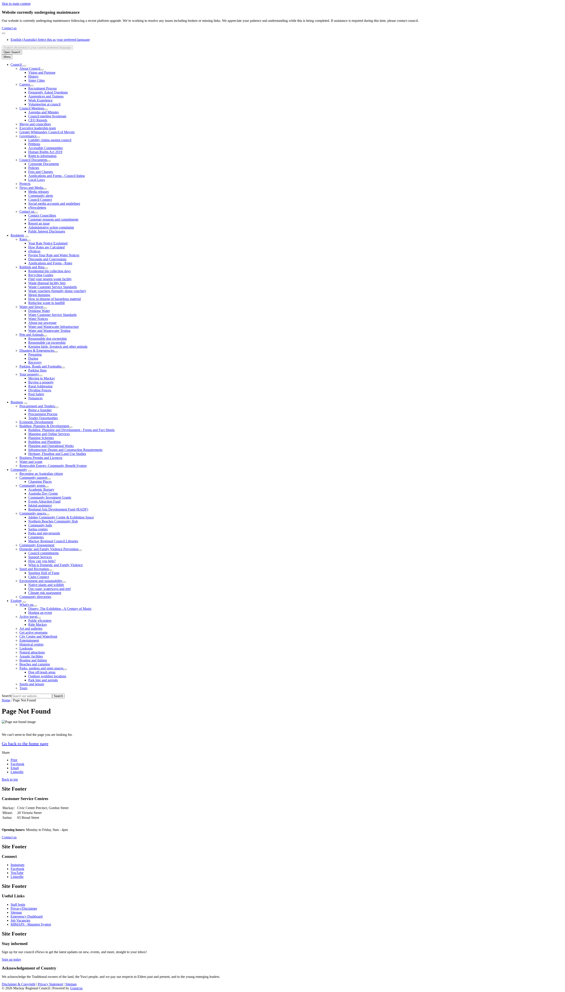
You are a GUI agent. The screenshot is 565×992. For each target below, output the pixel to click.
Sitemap (16, 912)
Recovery (35, 362)
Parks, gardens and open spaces (41, 668)
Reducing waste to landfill (46, 303)
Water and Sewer (31, 307)
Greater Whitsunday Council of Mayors (47, 132)
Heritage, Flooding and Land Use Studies (57, 454)
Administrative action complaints (51, 227)
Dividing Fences (39, 390)
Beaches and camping (34, 664)
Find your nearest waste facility (50, 279)
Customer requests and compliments (53, 219)
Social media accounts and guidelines (54, 203)
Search (6, 696)
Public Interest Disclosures (46, 231)
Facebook (17, 869)
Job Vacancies (20, 920)
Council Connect (40, 199)
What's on (26, 605)
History (33, 76)
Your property (29, 374)
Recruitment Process (42, 88)
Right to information (42, 156)
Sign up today (11, 959)
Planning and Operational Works (51, 446)
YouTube (17, 873)
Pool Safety (36, 394)
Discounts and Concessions (47, 259)
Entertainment (29, 640)
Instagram (17, 865)
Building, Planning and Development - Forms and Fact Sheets (71, 430)
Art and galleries (30, 628)
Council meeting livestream (47, 116)
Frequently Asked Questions (48, 92)
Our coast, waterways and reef (49, 589)
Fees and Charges (40, 172)
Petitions (34, 144)
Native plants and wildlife (46, 585)
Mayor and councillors (35, 124)
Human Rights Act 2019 (45, 152)
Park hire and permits (43, 680)
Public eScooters (39, 620)
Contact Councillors (42, 215)
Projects (24, 184)
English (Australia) (50, 39)
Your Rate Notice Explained (48, 243)
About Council (29, 68)
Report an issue (39, 223)
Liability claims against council (49, 140)
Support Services (40, 557)
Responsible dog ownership (47, 338)
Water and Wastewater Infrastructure (53, 327)
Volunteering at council (44, 104)
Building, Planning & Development (44, 426)
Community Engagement (36, 545)
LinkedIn (17, 877)
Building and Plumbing (44, 442)
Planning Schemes (41, 438)
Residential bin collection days (49, 271)
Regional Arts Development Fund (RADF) (58, 509)
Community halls (40, 525)
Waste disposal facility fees (47, 283)
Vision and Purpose (41, 72)
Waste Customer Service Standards (52, 287)
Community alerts (40, 195)
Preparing (35, 354)
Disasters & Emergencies (36, 350)
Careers (24, 84)
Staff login (18, 904)
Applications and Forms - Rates (50, 263)
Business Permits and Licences (40, 458)
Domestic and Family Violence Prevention (48, 549)
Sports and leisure (31, 684)
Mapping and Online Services (49, 434)
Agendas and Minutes (43, 112)
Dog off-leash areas (41, 672)
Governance (27, 136)
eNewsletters (37, 207)
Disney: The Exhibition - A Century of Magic (60, 609)
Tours (23, 688)
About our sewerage (42, 323)
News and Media (31, 188)
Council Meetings (31, 108)
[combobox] (37, 47)
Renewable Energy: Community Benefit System (53, 466)
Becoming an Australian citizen (41, 473)
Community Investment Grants (49, 497)
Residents (17, 235)
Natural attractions (32, 652)
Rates (23, 239)
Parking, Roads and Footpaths (40, 366)
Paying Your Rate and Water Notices (53, 255)
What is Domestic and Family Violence (55, 565)
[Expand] (24, 65)
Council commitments (43, 553)
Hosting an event (40, 612)
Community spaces (32, 513)
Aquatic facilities (31, 656)
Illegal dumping (39, 295)
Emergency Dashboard (27, 916)
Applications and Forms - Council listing (56, 176)
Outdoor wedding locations (47, 676)
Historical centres (31, 644)
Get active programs (33, 632)
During (33, 358)
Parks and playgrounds (44, 533)
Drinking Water (39, 311)
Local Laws (36, 180)
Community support (33, 477)
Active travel (28, 616)
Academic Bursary (41, 489)
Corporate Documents (43, 164)
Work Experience (40, 100)
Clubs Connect (38, 577)
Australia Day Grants (43, 493)
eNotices (34, 251)
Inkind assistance (40, 505)
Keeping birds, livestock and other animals (57, 346)
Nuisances (35, 398)
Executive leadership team (37, 128)
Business (17, 402)
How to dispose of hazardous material (54, 299)
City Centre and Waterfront (38, 636)
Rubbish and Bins (31, 267)
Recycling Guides (40, 275)
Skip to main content (16, 4)
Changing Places (40, 481)
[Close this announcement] (3, 33)
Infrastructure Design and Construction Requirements (65, 450)
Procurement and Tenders (37, 406)
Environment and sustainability (40, 581)
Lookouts (26, 648)
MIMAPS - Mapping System (31, 924)
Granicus (76, 988)
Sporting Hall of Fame (43, 573)
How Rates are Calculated (46, 247)
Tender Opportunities (43, 418)
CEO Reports (37, 120)
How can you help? (42, 561)
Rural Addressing (40, 386)
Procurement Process (42, 414)
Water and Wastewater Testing (49, 331)
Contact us (9, 28)
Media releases (38, 192)
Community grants (32, 485)
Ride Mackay (37, 624)
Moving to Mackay (41, 378)
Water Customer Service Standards (52, 315)
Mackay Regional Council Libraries (53, 541)
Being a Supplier (40, 410)
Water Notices (38, 319)
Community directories (35, 597)
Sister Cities (36, 80)
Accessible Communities (45, 148)
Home (6, 700)
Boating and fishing (33, 660)
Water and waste (30, 462)
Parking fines (37, 370)
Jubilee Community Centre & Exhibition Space (61, 517)
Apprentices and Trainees (46, 96)
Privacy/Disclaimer (24, 908)
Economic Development (36, 422)
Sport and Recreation (34, 569)
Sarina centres (38, 529)
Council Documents (33, 160)
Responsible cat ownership (47, 342)
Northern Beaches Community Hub (53, 521)
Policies (33, 168)
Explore (16, 601)
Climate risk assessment (44, 593)
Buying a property (41, 382)
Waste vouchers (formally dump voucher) (57, 291)
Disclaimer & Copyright (18, 984)
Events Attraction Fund (44, 501)
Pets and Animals (31, 334)
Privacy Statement (50, 984)
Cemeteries (36, 537)
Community (19, 470)
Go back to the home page (25, 743)
